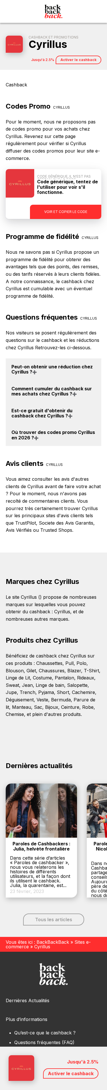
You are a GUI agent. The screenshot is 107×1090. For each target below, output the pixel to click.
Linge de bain (50, 685)
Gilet (31, 670)
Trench (27, 692)
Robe (88, 707)
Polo (81, 663)
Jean (27, 685)
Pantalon (64, 678)
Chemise (15, 714)
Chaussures (51, 670)
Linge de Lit (18, 678)
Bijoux (51, 707)
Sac (38, 707)
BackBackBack (53, 942)
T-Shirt (91, 670)
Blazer (74, 670)
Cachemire (83, 692)
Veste (42, 700)
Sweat (12, 685)
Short (63, 692)
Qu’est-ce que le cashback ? (45, 1033)
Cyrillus (62, 611)
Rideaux (85, 678)
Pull (69, 663)
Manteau (21, 707)
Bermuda (61, 700)
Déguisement (20, 700)
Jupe (11, 692)
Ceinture (70, 707)
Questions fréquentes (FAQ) (44, 1042)
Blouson (15, 670)
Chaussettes (49, 663)
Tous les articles (53, 919)
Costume (42, 678)
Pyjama (46, 692)
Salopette (77, 685)
